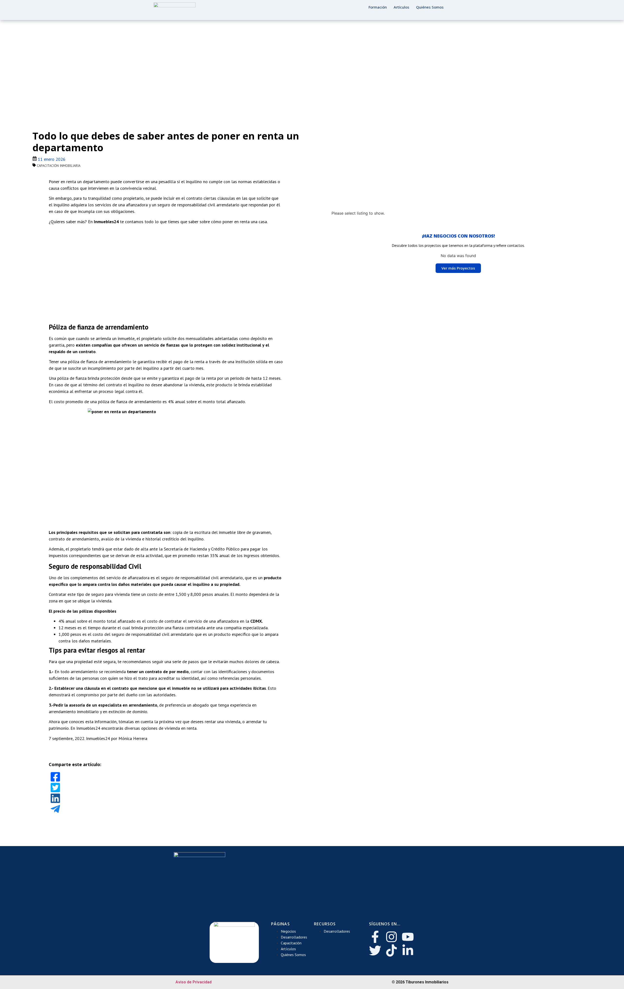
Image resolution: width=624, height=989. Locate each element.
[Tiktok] (391, 950)
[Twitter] (375, 950)
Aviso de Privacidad (194, 982)
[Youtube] (408, 937)
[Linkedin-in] (408, 950)
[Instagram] (391, 937)
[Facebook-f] (375, 937)
